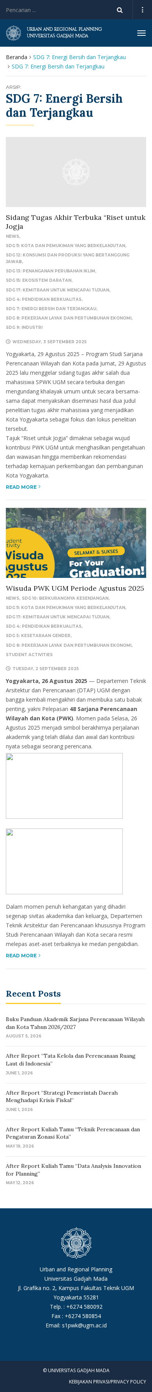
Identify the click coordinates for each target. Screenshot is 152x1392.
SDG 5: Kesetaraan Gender (38, 635)
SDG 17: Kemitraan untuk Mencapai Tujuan (57, 290)
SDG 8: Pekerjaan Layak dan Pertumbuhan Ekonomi (68, 318)
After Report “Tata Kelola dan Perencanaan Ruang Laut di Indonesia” (71, 1059)
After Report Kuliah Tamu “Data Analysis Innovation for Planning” (73, 1169)
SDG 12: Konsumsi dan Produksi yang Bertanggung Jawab (67, 258)
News (12, 236)
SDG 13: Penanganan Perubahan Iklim (50, 271)
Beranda (16, 57)
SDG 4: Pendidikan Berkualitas (43, 299)
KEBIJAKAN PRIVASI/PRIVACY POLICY (107, 1381)
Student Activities (29, 654)
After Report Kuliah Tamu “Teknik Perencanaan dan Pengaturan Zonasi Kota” (73, 1133)
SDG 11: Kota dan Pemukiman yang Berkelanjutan (65, 245)
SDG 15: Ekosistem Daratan (38, 280)
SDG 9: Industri (24, 327)
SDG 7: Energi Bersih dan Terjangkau (51, 308)
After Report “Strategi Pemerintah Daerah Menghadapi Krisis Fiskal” (62, 1096)
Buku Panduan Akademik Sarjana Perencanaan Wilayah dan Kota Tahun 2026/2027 (75, 1023)
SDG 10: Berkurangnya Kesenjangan (65, 598)
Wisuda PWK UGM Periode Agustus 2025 (75, 588)
